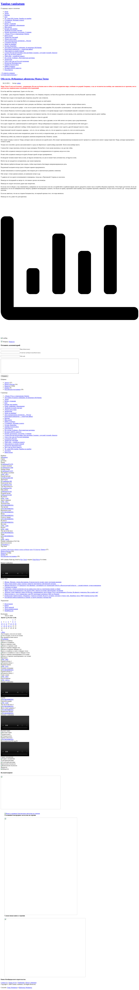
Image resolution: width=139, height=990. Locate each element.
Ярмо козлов (9, 452)
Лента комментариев (11, 609)
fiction (12, 549)
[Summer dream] (7, 471)
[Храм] (7, 536)
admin (19, 83)
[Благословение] (5, 680)
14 (11, 624)
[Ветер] (7, 515)
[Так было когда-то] (6, 488)
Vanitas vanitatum (13, 3)
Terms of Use (13, 982)
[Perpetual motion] (4, 666)
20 (8, 626)
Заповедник (8, 411)
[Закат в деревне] (4, 502)
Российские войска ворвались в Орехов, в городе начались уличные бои (28, 597)
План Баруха (9, 428)
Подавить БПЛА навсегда (13, 432)
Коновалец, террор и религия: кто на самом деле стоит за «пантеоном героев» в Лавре (32, 589)
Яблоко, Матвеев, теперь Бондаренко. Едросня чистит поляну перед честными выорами (33, 582)
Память (7, 388)
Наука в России (10, 384)
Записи (7, 382)
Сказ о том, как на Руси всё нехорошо (17, 437)
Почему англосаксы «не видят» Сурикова (18, 433)
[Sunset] (7, 464)
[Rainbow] (4, 457)
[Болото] (4, 529)
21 (11, 626)
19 (6, 626)
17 (2, 626)
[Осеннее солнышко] (7, 670)
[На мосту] (7, 522)
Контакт (7, 418)
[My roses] (4, 526)
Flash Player (36, 559)
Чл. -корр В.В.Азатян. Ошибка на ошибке (18, 449)
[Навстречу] (4, 659)
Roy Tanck (23, 559)
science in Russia (24, 549)
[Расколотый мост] (6, 484)
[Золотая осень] (7, 505)
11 (4, 624)
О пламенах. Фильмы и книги (14, 423)
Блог (6, 403)
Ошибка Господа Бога (12, 427)
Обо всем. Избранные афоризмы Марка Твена (25, 79)
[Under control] (4, 676)
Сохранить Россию (11, 439)
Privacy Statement (31, 982)
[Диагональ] (6, 481)
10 (2, 624)
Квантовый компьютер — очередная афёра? (19, 416)
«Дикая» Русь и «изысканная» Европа (17, 396)
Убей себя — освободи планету (15, 442)
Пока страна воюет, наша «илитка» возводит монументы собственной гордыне (30, 584)
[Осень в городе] (7, 519)
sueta (31, 549)
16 (15, 624)
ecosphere (4, 549)
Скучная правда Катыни (9, 75)
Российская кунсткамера (12, 389)
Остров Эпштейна (10, 425)
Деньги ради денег (11, 409)
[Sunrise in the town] (7, 739)
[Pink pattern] (6, 491)
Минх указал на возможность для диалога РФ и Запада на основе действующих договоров (34, 590)
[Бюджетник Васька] (7, 713)
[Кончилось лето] (7, 512)
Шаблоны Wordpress (25, 987)
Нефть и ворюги (10, 421)
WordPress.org (9, 611)
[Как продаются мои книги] (4, 639)
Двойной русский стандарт (13, 408)
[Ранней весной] (7, 478)
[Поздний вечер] (6, 495)
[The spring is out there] (4, 474)
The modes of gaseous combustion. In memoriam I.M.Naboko (23, 397)
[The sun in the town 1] (7, 706)
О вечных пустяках (11, 587)
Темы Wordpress (12, 987)
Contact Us (4, 982)
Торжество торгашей (11, 440)
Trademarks (21, 982)
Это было (8, 450)
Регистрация (9, 604)
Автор (7, 399)
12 (6, 624)
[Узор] (5, 539)
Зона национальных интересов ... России (18, 415)
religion (16, 549)
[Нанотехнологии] (5, 544)
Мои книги (8, 420)
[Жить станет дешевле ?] (7, 710)
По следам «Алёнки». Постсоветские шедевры (20, 430)
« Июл (3, 632)
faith (8, 549)
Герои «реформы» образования (14, 406)
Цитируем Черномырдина (13, 445)
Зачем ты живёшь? (10, 413)
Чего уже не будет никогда (13, 447)
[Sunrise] (7, 699)
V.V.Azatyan (36, 549)
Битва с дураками (10, 401)
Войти (7, 605)
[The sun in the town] (7, 532)
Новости (12, 341)
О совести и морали (8, 73)
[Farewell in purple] (4, 703)
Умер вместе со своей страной (14, 444)
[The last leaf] (7, 508)
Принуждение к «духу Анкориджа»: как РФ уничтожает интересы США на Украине (32, 594)
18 (4, 626)
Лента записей (9, 607)
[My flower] (4, 498)
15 (13, 624)
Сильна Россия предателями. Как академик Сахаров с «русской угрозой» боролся (31, 435)
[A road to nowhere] (7, 467)
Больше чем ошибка (11, 404)
